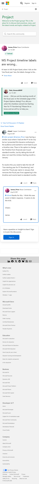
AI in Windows (6, 288)
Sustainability (6, 464)
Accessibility (6, 460)
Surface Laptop (6, 274)
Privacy (23, 474)
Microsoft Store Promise (9, 325)
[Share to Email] (30, 261)
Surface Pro (6, 271)
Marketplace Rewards (8, 426)
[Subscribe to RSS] (27, 261)
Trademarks (26, 476)
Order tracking (6, 318)
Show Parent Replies (7, 126)
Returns (5, 315)
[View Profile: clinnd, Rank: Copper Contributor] (4, 132)
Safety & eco (6, 478)
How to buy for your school (10, 352)
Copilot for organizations (9, 281)
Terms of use (17, 476)
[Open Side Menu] (3, 3)
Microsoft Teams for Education (10, 345)
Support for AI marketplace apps (11, 416)
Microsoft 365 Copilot (8, 393)
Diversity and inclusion (9, 457)
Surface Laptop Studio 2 (9, 278)
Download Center (7, 308)
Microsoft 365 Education (9, 349)
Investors (5, 453)
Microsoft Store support (9, 311)
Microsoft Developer (8, 409)
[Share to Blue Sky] (23, 261)
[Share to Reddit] (19, 261)
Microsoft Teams (7, 389)
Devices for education (8, 342)
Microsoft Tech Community (9, 420)
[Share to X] (16, 261)
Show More (7, 76)
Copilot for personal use (9, 284)
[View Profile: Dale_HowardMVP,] (6, 91)
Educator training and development (12, 355)
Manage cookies (7, 476)
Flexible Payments (7, 329)
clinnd (10, 131)
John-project (8, 137)
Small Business (6, 396)
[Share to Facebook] (12, 261)
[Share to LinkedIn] (9, 261)
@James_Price (19, 137)
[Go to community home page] (7, 3)
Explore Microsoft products (10, 291)
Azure (4, 406)
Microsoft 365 (6, 382)
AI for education (7, 362)
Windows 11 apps (7, 295)
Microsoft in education (8, 338)
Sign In (34, 3)
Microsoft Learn (7, 413)
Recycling (14, 478)
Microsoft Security (7, 376)
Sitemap (5, 474)
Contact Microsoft (14, 474)
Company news (7, 447)
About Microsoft (7, 443)
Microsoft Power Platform (9, 386)
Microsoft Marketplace (9, 423)
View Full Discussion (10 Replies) (13, 123)
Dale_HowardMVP (15, 90)
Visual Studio (6, 430)
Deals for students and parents (11, 359)
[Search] (21, 3)
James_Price (12, 47)
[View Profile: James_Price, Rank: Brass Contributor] (4, 48)
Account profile (7, 305)
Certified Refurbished (8, 322)
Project (6, 9)
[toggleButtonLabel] (35, 9)
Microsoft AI (6, 372)
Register (27, 3)
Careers (5, 440)
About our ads (23, 478)
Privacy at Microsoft (8, 450)
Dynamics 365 (6, 379)
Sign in (11, 237)
